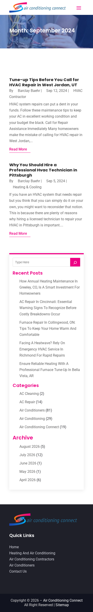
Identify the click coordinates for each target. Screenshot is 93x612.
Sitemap (62, 605)
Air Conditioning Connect (39, 427)
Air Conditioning (32, 418)
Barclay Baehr (29, 91)
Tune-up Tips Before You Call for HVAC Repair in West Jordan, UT (44, 82)
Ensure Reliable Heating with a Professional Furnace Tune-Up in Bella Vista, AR (49, 370)
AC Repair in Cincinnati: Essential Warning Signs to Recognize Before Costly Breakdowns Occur (47, 308)
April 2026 (27, 480)
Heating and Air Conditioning (32, 553)
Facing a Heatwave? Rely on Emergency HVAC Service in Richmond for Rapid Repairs (42, 349)
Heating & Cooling (27, 187)
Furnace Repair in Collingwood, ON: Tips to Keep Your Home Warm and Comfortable (47, 328)
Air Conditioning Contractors (31, 559)
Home (14, 547)
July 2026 (27, 455)
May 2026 (27, 471)
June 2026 (27, 463)
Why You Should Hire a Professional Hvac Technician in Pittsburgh (43, 170)
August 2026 (29, 446)
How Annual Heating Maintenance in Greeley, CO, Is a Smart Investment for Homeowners (49, 287)
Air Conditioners (32, 410)
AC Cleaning (29, 393)
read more (18, 149)
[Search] (75, 262)
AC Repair (27, 402)
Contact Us (18, 571)
